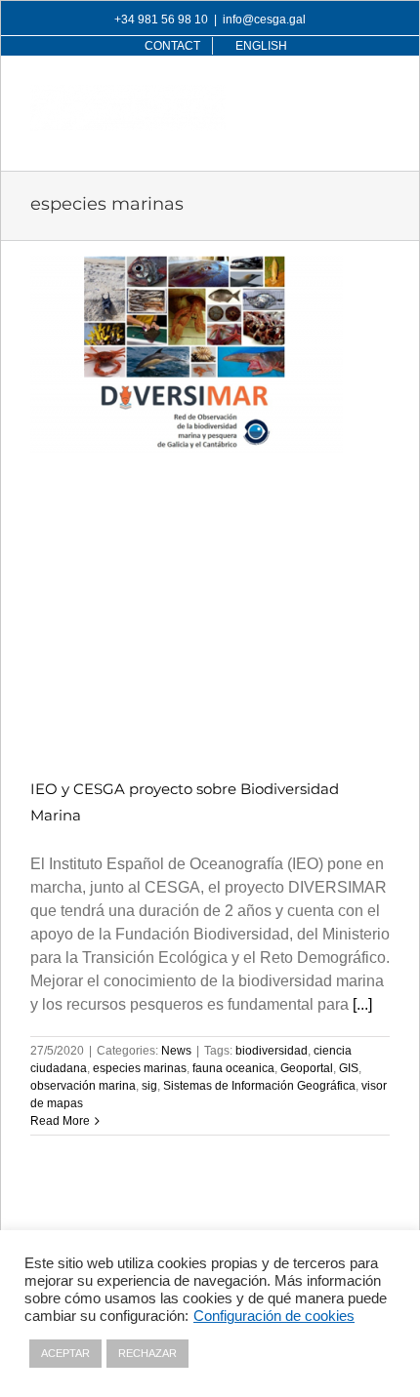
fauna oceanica (233, 1068)
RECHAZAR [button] (147, 1353)
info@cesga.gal (264, 19)
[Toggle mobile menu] (379, 95)
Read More (60, 1121)
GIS (348, 1068)
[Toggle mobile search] (340, 95)
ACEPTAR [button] (65, 1353)
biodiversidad (271, 1051)
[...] (362, 1004)
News (176, 1051)
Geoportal (306, 1068)
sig (149, 1086)
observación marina (83, 1086)
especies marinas (140, 1068)
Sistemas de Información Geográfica (259, 1086)
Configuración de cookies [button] (274, 1316)
